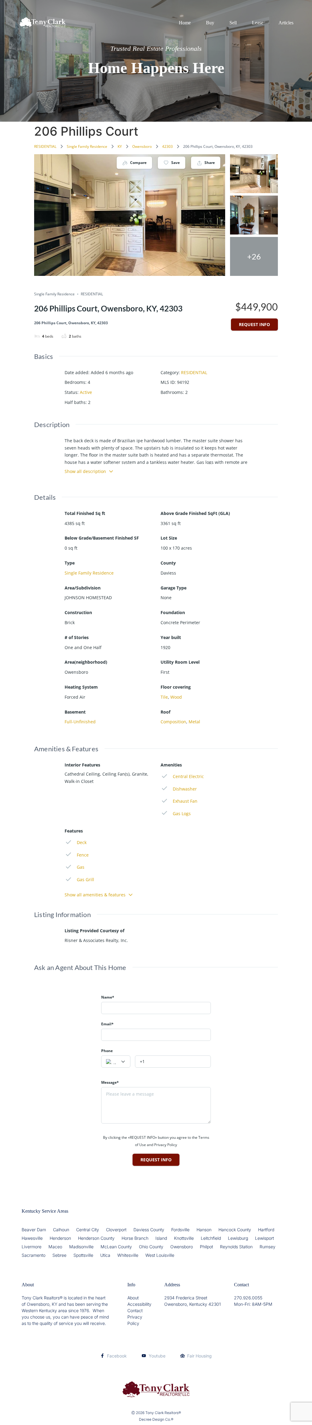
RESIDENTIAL (45, 146)
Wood (176, 697)
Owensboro (142, 146)
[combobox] (115, 1061)
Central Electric (188, 776)
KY (120, 146)
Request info (254, 324)
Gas (80, 867)
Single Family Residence (87, 146)
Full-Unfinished (80, 722)
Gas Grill (85, 879)
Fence (83, 855)
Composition (173, 722)
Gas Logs (182, 813)
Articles (285, 22)
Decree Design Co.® (156, 1419)
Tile (164, 697)
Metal (194, 722)
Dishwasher (185, 789)
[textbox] (115, 1062)
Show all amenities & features (95, 894)
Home (185, 22)
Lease (257, 22)
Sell (233, 22)
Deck (82, 842)
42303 (167, 146)
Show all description (85, 471)
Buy (210, 22)
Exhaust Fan (185, 801)
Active (86, 392)
